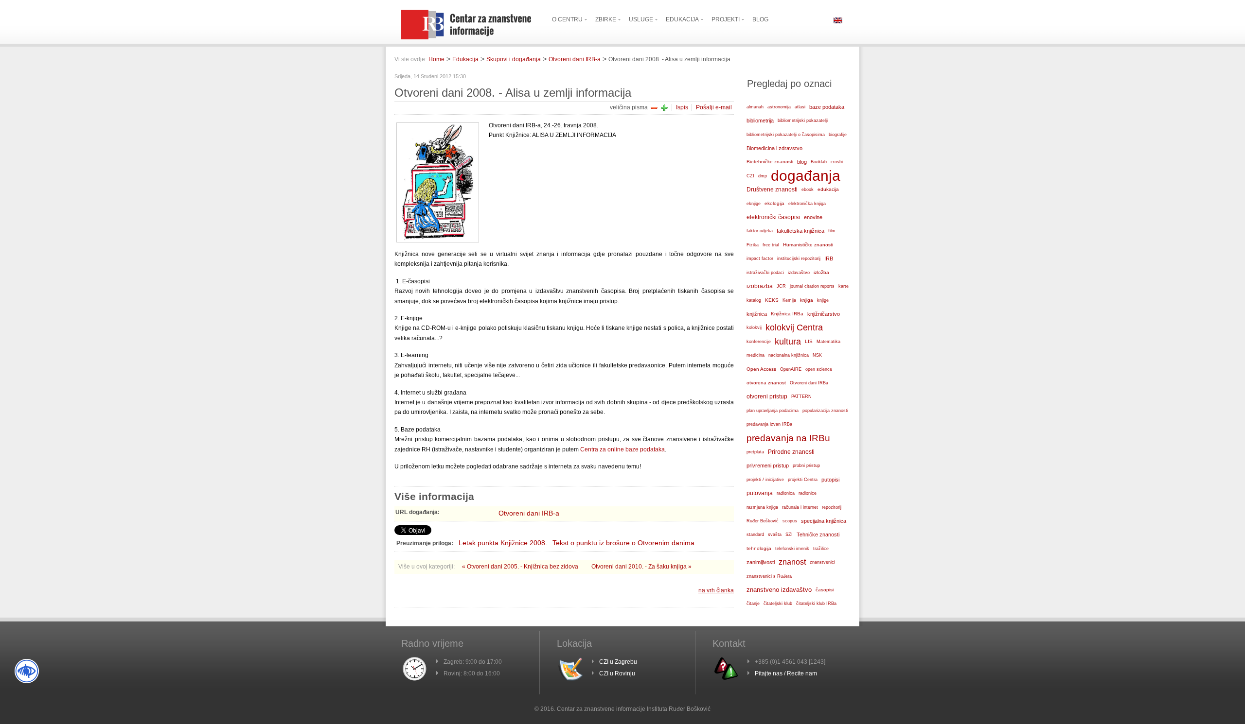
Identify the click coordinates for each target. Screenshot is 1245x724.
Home (436, 59)
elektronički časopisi (773, 217)
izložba (821, 272)
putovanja (760, 493)
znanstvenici (822, 562)
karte (843, 286)
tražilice (821, 548)
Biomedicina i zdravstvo (774, 148)
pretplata (755, 451)
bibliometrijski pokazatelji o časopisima (786, 134)
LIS (809, 341)
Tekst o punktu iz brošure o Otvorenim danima (623, 543)
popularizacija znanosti (825, 410)
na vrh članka (716, 590)
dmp (762, 175)
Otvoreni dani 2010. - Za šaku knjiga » (641, 566)
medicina (756, 355)
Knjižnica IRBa (787, 313)
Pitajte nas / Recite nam (786, 673)
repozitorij (831, 507)
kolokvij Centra (794, 327)
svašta (775, 534)
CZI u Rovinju (617, 673)
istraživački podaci (765, 272)
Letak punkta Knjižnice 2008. (503, 543)
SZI (789, 534)
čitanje (753, 603)
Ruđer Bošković (763, 520)
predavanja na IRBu (788, 438)
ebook (807, 189)
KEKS (772, 300)
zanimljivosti (761, 562)
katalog (754, 300)
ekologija (774, 203)
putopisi (830, 480)
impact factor (760, 258)
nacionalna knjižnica (788, 355)
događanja (805, 176)
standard (755, 534)
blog (802, 162)
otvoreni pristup (767, 396)
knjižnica (757, 314)
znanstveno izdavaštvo (779, 589)
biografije (838, 134)
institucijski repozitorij (798, 258)
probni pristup (806, 465)
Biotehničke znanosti (770, 161)
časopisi (825, 589)
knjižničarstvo (823, 314)
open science (818, 369)
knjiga (806, 300)
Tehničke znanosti (818, 534)
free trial (771, 244)
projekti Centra (803, 479)
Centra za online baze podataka (622, 449)
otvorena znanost (766, 382)
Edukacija (465, 59)
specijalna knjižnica (823, 521)
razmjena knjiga (762, 507)
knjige (823, 300)
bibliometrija (760, 120)
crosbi (837, 161)
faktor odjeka (760, 230)
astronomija (779, 106)
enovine (813, 217)
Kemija (789, 300)
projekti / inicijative (765, 479)
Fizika (753, 244)
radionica (786, 493)
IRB (828, 258)
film (832, 230)
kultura (788, 341)
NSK (817, 355)
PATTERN (801, 396)
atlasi (800, 106)
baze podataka (826, 107)
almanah (755, 106)
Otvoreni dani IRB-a (575, 59)
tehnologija (759, 548)
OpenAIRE (790, 369)
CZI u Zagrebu (618, 661)
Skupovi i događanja (513, 59)
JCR (781, 286)
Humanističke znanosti (808, 244)
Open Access (761, 369)
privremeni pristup (768, 465)
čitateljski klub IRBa (816, 603)
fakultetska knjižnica (800, 231)
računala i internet (800, 507)
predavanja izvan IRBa (769, 424)
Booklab (819, 161)
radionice (808, 493)
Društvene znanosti (772, 189)
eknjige (754, 203)
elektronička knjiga (807, 203)
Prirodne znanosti (791, 451)
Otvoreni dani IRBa (809, 382)
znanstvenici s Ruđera (769, 576)
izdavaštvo (799, 272)
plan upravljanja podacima (773, 410)
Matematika (828, 341)
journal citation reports (812, 286)
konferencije (759, 341)
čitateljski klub (778, 603)
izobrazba (760, 286)
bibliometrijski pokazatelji (803, 120)
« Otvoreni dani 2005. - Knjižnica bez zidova (521, 566)
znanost (792, 562)
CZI (750, 175)
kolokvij (754, 327)
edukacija (828, 189)
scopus (790, 520)
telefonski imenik (792, 548)
